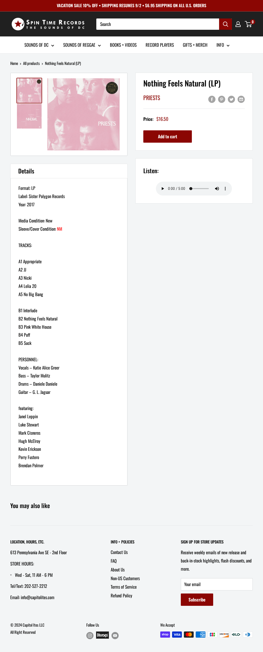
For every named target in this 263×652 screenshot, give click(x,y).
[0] (248, 24)
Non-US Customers (125, 578)
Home (14, 63)
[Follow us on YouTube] (115, 635)
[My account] (238, 24)
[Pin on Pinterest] (221, 99)
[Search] (225, 24)
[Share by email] (241, 99)
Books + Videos (123, 45)
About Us (118, 569)
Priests (151, 97)
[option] (83, 114)
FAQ (114, 561)
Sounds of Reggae (79, 45)
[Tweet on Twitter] (231, 99)
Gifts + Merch (195, 45)
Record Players (160, 45)
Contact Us (119, 552)
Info (220, 45)
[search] (157, 24)
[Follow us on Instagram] (89, 635)
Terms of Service (124, 586)
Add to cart (167, 136)
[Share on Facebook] (211, 99)
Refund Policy (121, 595)
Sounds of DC (36, 45)
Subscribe (197, 599)
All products (31, 63)
